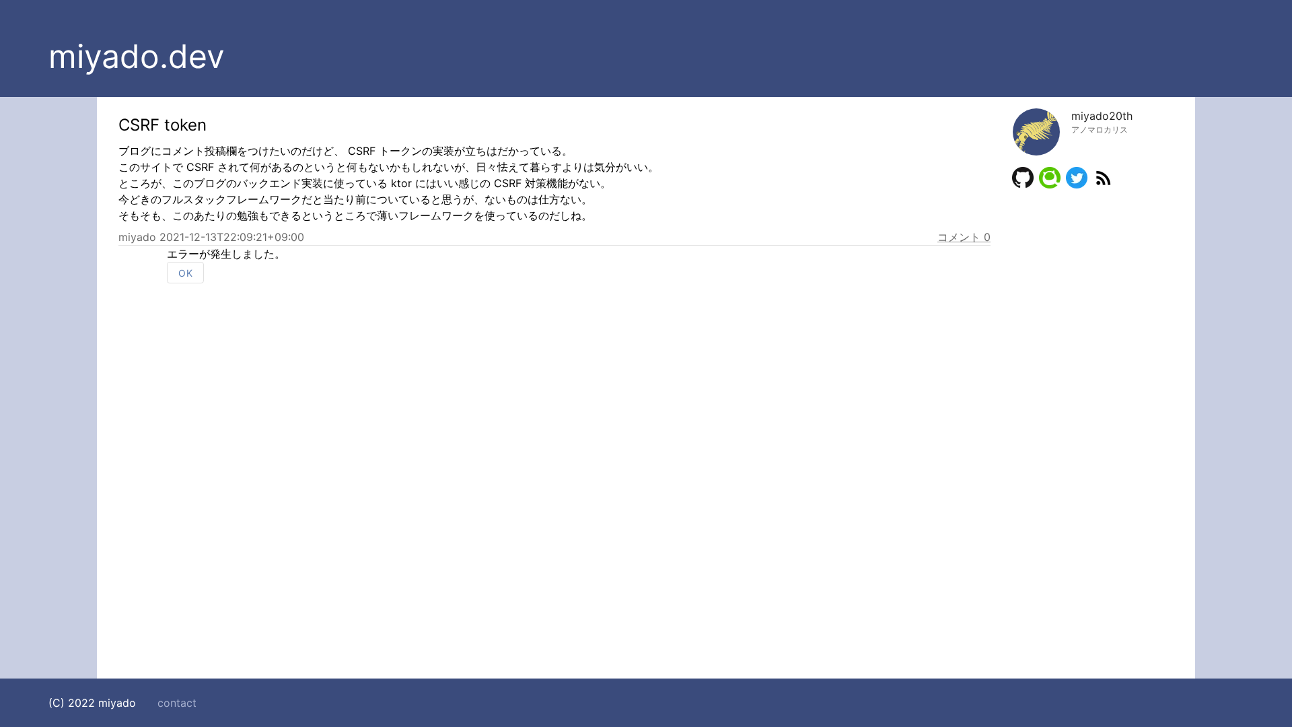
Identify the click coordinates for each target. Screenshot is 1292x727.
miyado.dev (136, 56)
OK (185, 273)
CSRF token (162, 125)
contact (176, 702)
